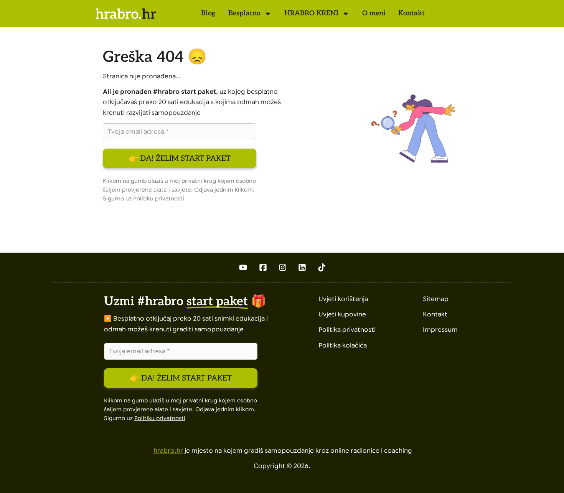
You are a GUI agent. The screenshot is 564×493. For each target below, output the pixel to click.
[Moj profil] (469, 13)
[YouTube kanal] (243, 267)
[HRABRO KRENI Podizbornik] (345, 13)
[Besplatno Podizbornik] (267, 13)
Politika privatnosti (347, 330)
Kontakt (411, 13)
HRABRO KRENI (311, 13)
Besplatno (244, 13)
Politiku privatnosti (158, 198)
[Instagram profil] (282, 267)
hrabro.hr (168, 451)
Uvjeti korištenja (343, 299)
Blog (208, 13)
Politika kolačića (342, 345)
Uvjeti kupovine (342, 314)
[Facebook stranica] (263, 267)
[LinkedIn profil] (302, 267)
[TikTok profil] (321, 267)
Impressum (440, 330)
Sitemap (436, 299)
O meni (373, 13)
